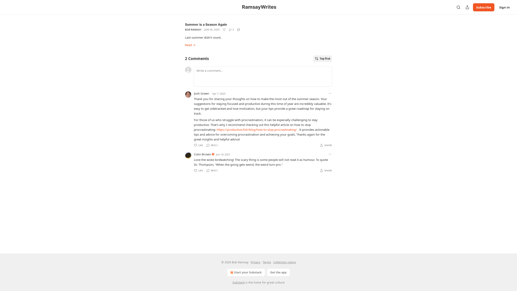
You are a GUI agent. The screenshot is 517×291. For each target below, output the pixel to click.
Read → (190, 45)
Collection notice (284, 262)
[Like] (224, 29)
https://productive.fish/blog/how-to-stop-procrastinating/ (257, 130)
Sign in (504, 7)
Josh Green (201, 93)
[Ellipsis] (330, 93)
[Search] (458, 7)
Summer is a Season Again (206, 24)
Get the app (278, 272)
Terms (267, 262)
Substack (238, 282)
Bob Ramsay (193, 29)
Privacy (255, 262)
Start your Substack (248, 272)
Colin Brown (202, 154)
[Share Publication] (467, 7)
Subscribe (483, 7)
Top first (325, 58)
